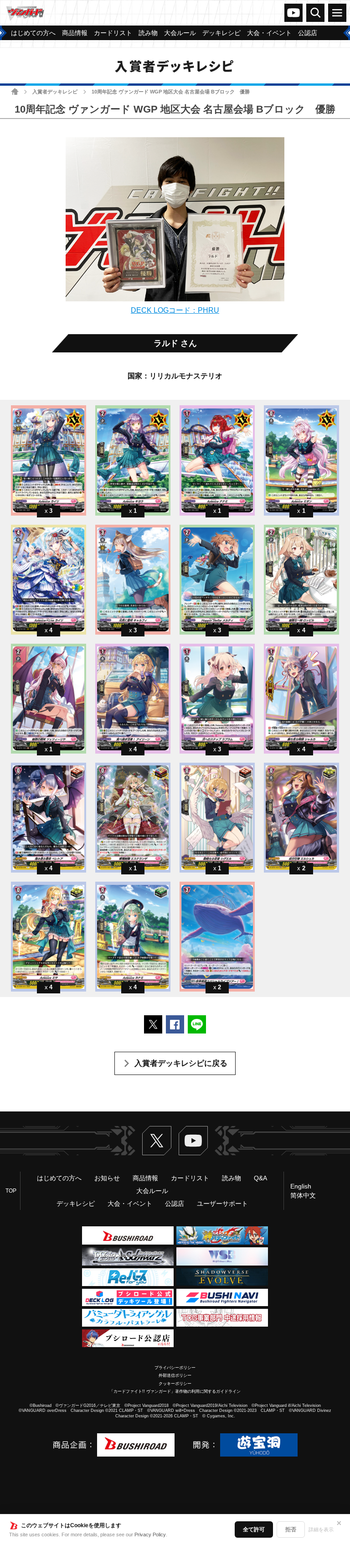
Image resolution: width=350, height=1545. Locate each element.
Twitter (156, 1140)
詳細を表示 (321, 1529)
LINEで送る (197, 1024)
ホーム (15, 91)
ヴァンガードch (293, 13)
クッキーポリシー (175, 1383)
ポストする (153, 1024)
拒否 (290, 1529)
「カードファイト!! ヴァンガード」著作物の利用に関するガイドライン (175, 1391)
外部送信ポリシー (175, 1375)
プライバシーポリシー (175, 1367)
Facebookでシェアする (175, 1024)
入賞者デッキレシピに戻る (180, 1063)
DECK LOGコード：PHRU (175, 310)
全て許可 (254, 1529)
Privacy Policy (150, 1534)
